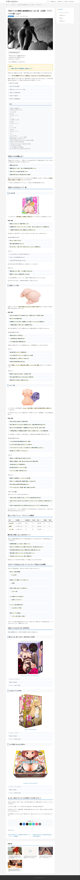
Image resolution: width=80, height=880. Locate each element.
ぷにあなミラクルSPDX (16, 145)
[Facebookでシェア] (24, 824)
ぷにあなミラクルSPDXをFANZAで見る (30, 729)
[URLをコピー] (40, 824)
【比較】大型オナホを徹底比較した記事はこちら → (21, 68)
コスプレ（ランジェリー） (64, 12)
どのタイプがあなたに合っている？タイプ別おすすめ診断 (22, 140)
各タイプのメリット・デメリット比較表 (18, 137)
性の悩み (61, 18)
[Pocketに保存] (36, 824)
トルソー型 (14, 127)
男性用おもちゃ (10, 16)
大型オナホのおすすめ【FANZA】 (17, 141)
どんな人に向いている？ (14, 115)
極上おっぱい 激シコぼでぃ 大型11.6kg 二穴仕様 (20, 143)
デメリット (12, 118)
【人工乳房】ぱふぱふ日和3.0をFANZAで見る (30, 783)
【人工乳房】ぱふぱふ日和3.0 (17, 147)
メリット (11, 116)
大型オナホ (12, 830)
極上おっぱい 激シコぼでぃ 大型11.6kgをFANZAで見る (30, 675)
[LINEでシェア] (30, 824)
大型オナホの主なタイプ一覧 (16, 109)
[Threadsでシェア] (27, 824)
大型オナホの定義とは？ (15, 108)
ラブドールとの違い (13, 135)
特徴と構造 (12, 113)
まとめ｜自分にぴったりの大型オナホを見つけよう (20, 148)
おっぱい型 (13, 111)
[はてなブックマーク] (33, 824)
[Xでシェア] (21, 824)
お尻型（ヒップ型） (15, 119)
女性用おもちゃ (62, 15)
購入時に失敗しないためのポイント (18, 138)
